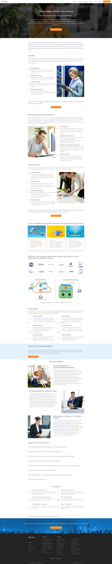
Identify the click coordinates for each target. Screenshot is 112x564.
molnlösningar (56, 433)
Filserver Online (73, 551)
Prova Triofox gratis (56, 29)
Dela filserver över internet (60, 548)
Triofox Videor (44, 551)
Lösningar (79, 1)
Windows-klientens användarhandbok (47, 543)
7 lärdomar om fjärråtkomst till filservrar (47, 552)
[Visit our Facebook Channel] (57, 558)
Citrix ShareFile (70, 120)
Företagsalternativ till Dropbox (75, 549)
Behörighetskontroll (72, 240)
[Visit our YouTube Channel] (51, 558)
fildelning (53, 44)
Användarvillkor (82, 562)
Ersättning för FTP (73, 546)
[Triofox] (4, 2)
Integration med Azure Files (60, 554)
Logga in (99, 1)
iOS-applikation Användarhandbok (47, 546)
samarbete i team (45, 169)
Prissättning (30, 550)
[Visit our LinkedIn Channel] (54, 558)
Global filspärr (52, 240)
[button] (56, 447)
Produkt (74, 1)
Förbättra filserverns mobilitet (61, 540)
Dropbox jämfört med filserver (75, 548)
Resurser (90, 1)
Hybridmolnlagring (73, 540)
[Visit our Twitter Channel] (59, 558)
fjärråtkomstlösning (44, 405)
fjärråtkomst (75, 58)
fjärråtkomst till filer (39, 310)
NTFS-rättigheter (36, 399)
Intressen (85, 1)
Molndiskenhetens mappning (35, 240)
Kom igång (106, 1)
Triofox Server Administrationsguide (47, 540)
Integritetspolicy (76, 562)
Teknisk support (31, 547)
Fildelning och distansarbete (75, 552)
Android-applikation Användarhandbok (47, 548)
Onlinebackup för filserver (74, 543)
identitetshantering (78, 430)
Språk (95, 1)
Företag (30, 544)
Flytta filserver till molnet (60, 546)
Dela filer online (59, 549)
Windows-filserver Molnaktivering (61, 543)
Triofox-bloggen (44, 549)
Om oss (72, 562)
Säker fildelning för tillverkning (75, 554)
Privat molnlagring (59, 551)
